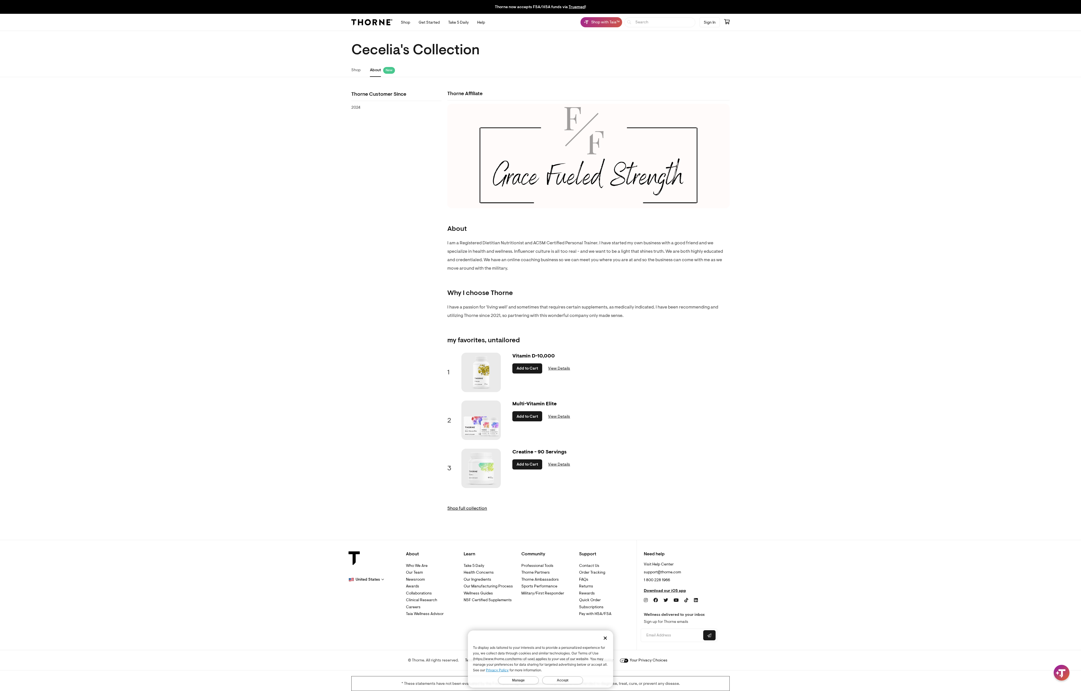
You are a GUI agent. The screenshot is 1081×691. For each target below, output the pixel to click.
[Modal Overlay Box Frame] (58, 630)
